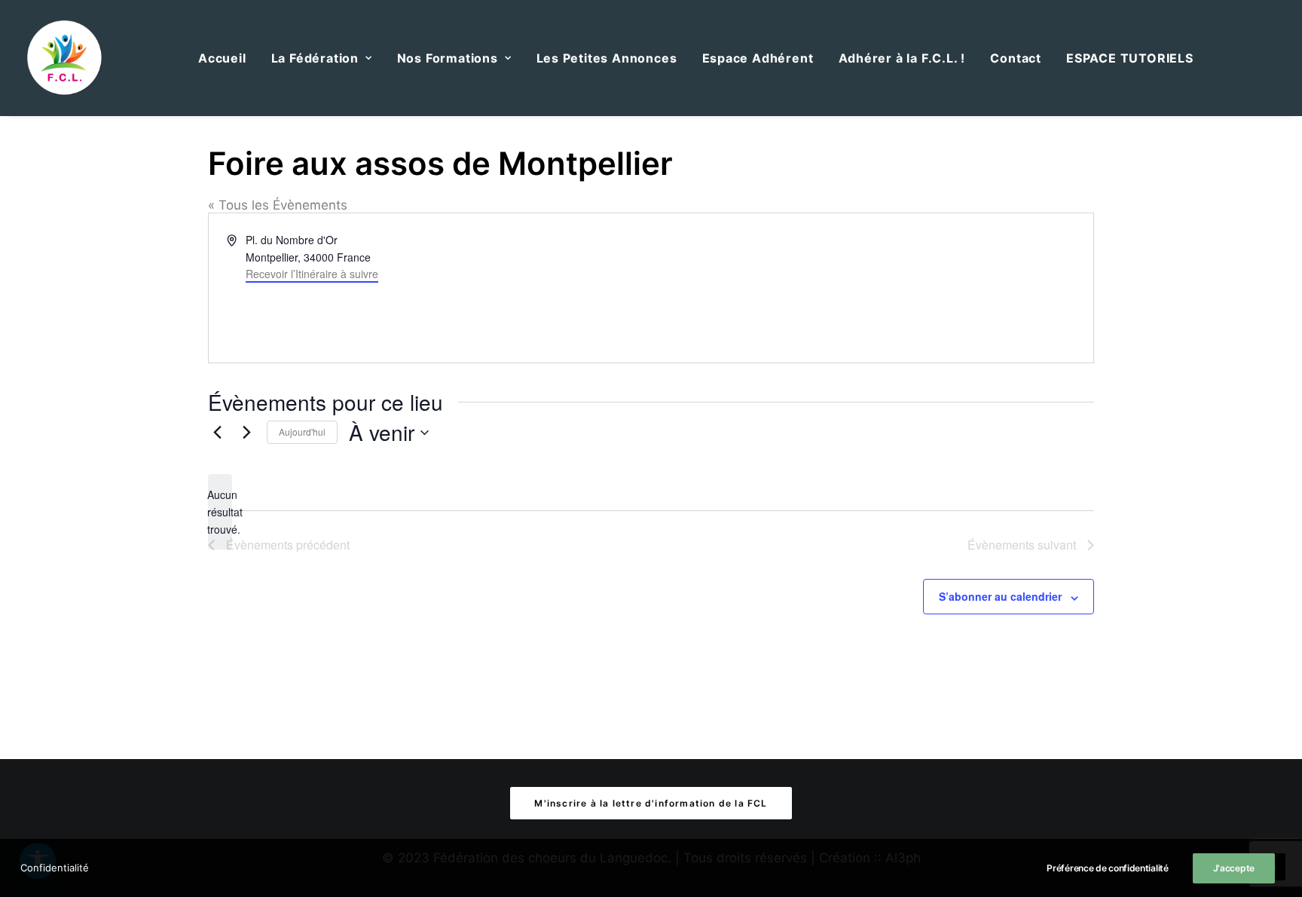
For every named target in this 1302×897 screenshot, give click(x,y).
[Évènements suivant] (246, 433)
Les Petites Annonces (606, 58)
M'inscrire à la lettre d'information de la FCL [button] (650, 803)
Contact (1015, 58)
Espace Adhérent (758, 58)
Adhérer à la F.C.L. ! (902, 58)
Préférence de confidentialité (1107, 868)
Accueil (222, 58)
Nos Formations (447, 58)
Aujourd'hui (302, 431)
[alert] (220, 512)
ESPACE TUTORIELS (1130, 58)
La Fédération (315, 58)
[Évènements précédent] (217, 433)
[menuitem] (222, 58)
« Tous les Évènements (277, 205)
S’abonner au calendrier (1000, 596)
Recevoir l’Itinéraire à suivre (312, 273)
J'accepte (1234, 868)
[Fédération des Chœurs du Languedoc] (64, 58)
